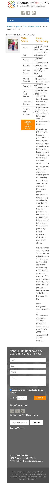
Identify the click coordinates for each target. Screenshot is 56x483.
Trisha (24, 26)
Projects (17, 26)
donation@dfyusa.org (34, 461)
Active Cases (34, 26)
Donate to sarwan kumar (27, 125)
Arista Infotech (39, 474)
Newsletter (32, 479)
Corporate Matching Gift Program (23, 476)
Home (9, 26)
